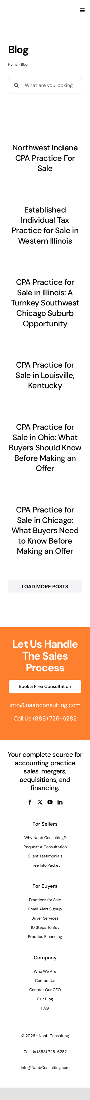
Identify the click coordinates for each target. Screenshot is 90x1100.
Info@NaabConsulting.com (45, 1067)
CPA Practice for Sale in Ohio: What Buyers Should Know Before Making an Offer (45, 447)
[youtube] (50, 802)
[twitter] (40, 802)
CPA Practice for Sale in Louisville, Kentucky (45, 375)
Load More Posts (45, 586)
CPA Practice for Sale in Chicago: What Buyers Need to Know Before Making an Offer (45, 530)
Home (13, 64)
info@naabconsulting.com (45, 705)
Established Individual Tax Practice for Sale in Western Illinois (45, 225)
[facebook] (30, 802)
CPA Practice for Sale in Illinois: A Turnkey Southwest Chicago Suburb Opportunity (45, 303)
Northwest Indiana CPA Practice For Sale (45, 157)
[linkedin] (60, 802)
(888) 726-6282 (55, 718)
